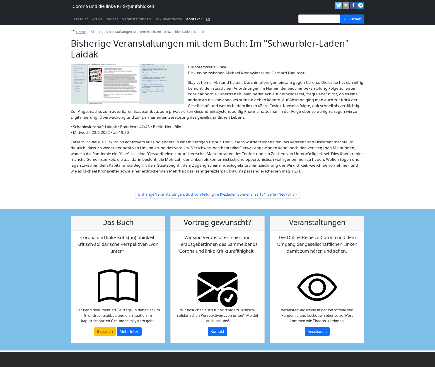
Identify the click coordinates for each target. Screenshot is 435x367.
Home (81, 31)
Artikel (97, 19)
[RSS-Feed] (208, 19)
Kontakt (193, 19)
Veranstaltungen (136, 19)
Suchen (355, 19)
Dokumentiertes (169, 19)
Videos (112, 19)
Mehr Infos (129, 331)
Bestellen (105, 331)
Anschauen (317, 331)
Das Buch (80, 19)
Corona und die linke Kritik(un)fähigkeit (113, 6)
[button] (338, 5)
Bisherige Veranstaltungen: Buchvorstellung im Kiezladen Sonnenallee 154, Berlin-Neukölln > (217, 194)
